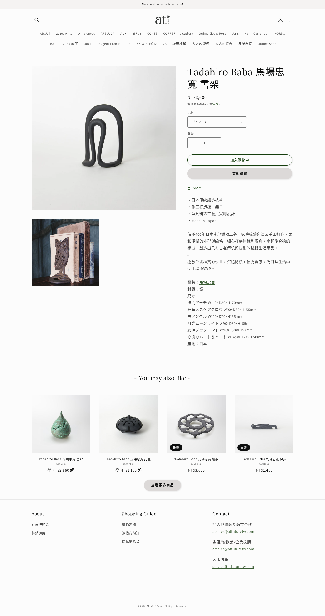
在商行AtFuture (155, 606)
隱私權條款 (130, 541)
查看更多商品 (162, 485)
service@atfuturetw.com (233, 566)
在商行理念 (40, 525)
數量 (190, 134)
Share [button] (197, 188)
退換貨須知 (130, 533)
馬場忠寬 (207, 282)
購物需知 (129, 525)
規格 (190, 112)
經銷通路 (38, 533)
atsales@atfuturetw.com (233, 531)
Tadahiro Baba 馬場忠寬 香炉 (61, 459)
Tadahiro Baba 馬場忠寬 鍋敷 (196, 459)
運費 (215, 104)
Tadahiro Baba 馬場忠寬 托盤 (129, 459)
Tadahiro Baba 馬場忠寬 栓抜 (264, 459)
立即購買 (239, 173)
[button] (37, 20)
